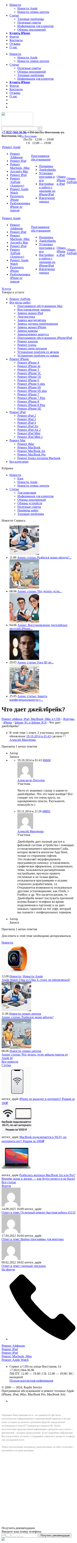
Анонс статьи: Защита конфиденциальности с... (28, 697)
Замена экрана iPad (30, 313)
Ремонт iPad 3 (26, 419)
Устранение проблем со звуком (38, 352)
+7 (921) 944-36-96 (14, 132)
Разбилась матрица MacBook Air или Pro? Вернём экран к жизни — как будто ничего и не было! (38, 1176)
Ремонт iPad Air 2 (29, 429)
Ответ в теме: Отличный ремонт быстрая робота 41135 (38, 1212)
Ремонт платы (26, 345)
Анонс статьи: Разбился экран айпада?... (44, 557)
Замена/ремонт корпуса (33, 334)
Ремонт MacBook (28, 447)
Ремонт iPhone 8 (28, 401)
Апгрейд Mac (19, 171)
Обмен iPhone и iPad (61, 180)
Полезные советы (29, 22)
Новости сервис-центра (33, 12)
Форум (14, 36)
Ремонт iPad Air (27, 426)
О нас (13, 47)
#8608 (47, 760)
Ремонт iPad (18, 160)
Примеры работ (27, 510)
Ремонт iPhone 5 (28, 369)
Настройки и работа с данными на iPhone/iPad (47, 189)
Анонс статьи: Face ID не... (35, 662)
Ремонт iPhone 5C (29, 373)
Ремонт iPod (18, 175)
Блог (20, 478)
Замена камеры (27, 330)
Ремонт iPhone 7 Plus (31, 398)
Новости (15, 4)
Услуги (6, 288)
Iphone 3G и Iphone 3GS (31, 722)
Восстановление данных (34, 309)
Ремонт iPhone (19, 359)
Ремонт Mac (17, 440)
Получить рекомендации (55, 1535)
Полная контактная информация (31, 1380)
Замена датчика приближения (37, 323)
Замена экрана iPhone (31, 327)
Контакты (16, 40)
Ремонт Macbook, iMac (20, 166)
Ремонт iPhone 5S (29, 376)
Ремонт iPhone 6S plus (32, 391)
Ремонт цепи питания (32, 348)
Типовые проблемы (30, 19)
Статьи (14, 15)
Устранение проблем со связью (38, 355)
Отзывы (14, 43)
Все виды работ (20, 302)
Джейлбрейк (47, 169)
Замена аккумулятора (31, 320)
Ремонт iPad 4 (26, 422)
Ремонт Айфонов (16, 155)
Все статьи (9, 1182)
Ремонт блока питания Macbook (38, 458)
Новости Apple (27, 8)
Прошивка (46, 166)
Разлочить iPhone (17, 197)
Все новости (10, 1061)
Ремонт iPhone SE (29, 408)
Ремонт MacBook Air (31, 451)
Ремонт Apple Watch (15, 1359)
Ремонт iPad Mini (28, 433)
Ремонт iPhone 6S (29, 387)
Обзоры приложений (31, 29)
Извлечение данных (47, 199)
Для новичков (26, 492)
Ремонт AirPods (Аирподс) (17, 182)
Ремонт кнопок (27, 341)
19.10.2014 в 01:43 (38, 736)
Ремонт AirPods (19, 299)
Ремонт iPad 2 (26, 415)
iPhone (7, 722)
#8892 (46, 811)
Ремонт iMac (25, 444)
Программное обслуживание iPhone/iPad (44, 337)
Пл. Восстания (29, 136)
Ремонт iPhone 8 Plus (31, 405)
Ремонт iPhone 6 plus (31, 383)
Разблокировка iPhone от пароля (20, 207)
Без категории (18, 461)
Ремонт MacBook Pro (31, 454)
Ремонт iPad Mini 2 (30, 436)
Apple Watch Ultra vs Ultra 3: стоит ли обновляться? (36, 980)
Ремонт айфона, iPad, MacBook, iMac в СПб (31, 719)
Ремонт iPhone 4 (28, 362)
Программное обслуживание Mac (40, 306)
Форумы (68, 719)
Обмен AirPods (72, 180)
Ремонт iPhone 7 (28, 394)
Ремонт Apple (11, 147)
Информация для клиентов (35, 26)
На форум (8, 1269)
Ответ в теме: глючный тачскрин (24, 1266)
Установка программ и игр (47, 177)
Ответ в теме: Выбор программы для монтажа (33, 1239)
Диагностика (26, 316)
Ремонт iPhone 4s (28, 366)
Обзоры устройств (29, 503)
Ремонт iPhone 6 (28, 380)
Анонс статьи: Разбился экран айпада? (28, 1017)
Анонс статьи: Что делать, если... (39, 591)
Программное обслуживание (41, 157)
